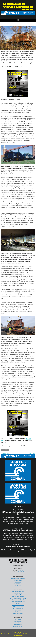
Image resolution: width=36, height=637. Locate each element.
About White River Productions (18, 578)
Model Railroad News (18, 594)
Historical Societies (18, 624)
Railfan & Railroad (18, 593)
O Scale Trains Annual (18, 606)
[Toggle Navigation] (18, 20)
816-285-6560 (21, 571)
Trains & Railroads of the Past (18, 601)
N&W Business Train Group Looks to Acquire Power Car (18, 513)
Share (5, 450)
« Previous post (5, 453)
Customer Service (18, 580)
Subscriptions (18, 619)
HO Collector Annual (18, 608)
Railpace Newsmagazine (18, 596)
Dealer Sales (18, 582)
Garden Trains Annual (18, 613)
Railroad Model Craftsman (18, 591)
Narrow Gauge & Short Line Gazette (18, 598)
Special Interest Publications (18, 623)
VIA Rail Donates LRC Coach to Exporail (18, 546)
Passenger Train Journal (18, 600)
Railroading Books (18, 621)
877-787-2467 (20, 570)
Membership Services (18, 626)
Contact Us (18, 585)
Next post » (32, 453)
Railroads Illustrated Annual (18, 605)
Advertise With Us (18, 583)
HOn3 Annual (18, 611)
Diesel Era (18, 603)
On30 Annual (18, 610)
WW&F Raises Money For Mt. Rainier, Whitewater (18, 530)
